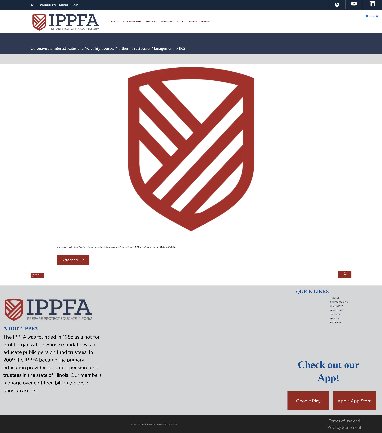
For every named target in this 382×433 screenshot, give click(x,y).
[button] (377, 16)
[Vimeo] (336, 5)
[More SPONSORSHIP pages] (158, 21)
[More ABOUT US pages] (120, 21)
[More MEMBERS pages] (197, 21)
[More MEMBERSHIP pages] (173, 21)
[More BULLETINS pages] (210, 21)
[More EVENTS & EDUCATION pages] (142, 21)
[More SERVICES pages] (185, 21)
